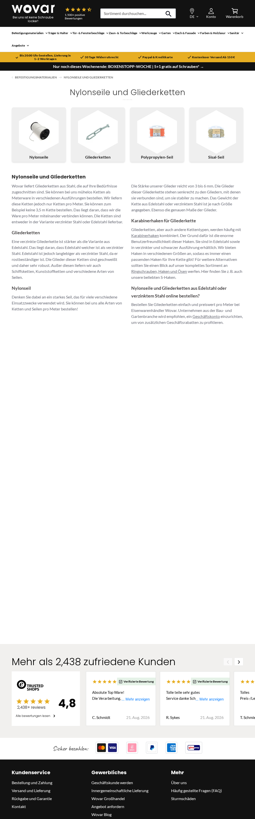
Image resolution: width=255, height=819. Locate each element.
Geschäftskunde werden (112, 782)
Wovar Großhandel (108, 798)
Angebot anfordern (107, 806)
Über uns (179, 782)
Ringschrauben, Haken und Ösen (159, 271)
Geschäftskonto (206, 316)
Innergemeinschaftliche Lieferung (119, 790)
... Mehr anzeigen (136, 699)
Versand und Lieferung (31, 790)
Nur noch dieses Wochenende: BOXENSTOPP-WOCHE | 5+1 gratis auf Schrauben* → (128, 66)
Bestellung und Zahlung (32, 782)
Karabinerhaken (145, 235)
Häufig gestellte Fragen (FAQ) (196, 790)
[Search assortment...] (169, 13)
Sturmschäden (183, 798)
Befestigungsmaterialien (36, 77)
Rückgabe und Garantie (32, 798)
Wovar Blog (101, 814)
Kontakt (19, 806)
